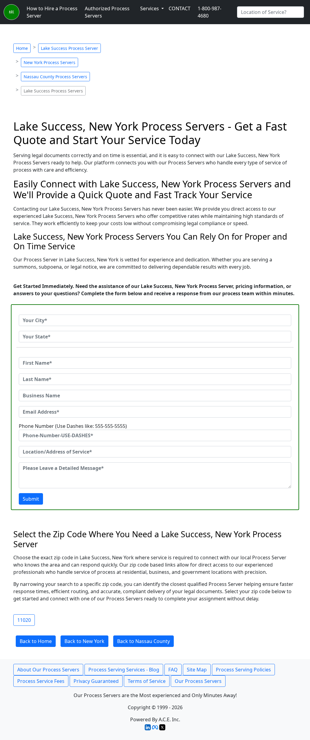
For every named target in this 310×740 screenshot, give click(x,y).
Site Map (197, 669)
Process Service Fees (40, 681)
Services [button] (150, 8)
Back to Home (36, 641)
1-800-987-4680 (209, 12)
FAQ (173, 669)
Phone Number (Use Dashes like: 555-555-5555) (73, 426)
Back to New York (84, 641)
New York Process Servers (49, 62)
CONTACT (179, 8)
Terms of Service (147, 681)
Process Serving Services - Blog (123, 669)
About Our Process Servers (48, 669)
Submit (31, 499)
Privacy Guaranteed (96, 681)
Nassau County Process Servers (55, 76)
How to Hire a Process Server (52, 12)
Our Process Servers (198, 681)
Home (22, 48)
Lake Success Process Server (69, 48)
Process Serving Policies (243, 669)
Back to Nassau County (143, 641)
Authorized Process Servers (107, 12)
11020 (24, 620)
